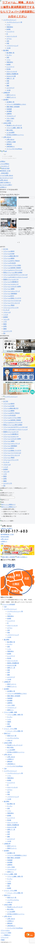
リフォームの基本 (8, 251)
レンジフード (10, 31)
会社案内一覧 (10, 102)
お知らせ (9, 740)
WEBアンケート (11, 97)
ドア (5, 321)
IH (7, 34)
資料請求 (9, 144)
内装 (8, 43)
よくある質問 (10, 132)
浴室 (8, 57)
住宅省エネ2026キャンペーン (15, 134)
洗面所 (9, 721)
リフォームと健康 (8, 289)
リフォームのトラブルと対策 (12, 265)
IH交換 (8, 69)
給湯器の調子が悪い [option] (9, 509)
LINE (2, 543)
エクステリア (10, 88)
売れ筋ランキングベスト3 (14, 125)
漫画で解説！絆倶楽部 (13, 106)
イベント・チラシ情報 (10, 728)
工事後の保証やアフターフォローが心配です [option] (16, 514)
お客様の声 (6, 92)
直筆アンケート (11, 95)
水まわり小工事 (11, 76)
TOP (5, 606)
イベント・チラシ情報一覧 (15, 731)
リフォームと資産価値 (10, 293)
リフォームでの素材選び (10, 282)
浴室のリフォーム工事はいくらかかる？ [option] (15, 511)
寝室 (5, 324)
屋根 (8, 85)
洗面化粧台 (10, 27)
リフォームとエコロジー (10, 284)
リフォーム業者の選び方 (10, 256)
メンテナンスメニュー (9, 20)
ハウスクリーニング (12, 45)
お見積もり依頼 (11, 142)
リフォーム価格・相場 (10, 712)
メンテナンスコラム (13, 738)
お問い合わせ (7, 137)
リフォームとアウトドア (10, 307)
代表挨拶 (9, 109)
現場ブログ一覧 (11, 735)
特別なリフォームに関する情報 (12, 272)
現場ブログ (7, 733)
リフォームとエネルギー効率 (12, 286)
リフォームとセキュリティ (11, 291)
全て (5, 249)
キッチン (9, 55)
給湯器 (8, 29)
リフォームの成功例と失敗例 (12, 267)
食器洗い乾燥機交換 (12, 74)
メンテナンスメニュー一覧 (14, 22)
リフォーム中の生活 (9, 263)
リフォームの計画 (8, 253)
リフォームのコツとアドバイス (12, 270)
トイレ (8, 24)
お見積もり (4, 541)
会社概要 (9, 111)
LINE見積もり (11, 146)
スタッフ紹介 (10, 118)
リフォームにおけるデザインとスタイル (15, 274)
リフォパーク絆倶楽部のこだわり (16, 104)
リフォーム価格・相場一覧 (14, 127)
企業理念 (9, 113)
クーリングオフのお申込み (14, 149)
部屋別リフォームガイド (10, 279)
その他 (8, 48)
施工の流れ (10, 130)
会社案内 (5, 99)
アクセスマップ (11, 116)
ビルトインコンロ (12, 36)
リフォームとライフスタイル (12, 300)
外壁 (8, 83)
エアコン (9, 38)
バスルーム (6, 312)
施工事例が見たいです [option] (9, 516)
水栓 (8, 41)
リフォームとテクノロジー (11, 303)
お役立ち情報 (7, 123)
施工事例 (5, 50)
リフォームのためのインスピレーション (15, 277)
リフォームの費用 (8, 258)
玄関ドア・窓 (10, 78)
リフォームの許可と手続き (11, 260)
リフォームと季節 (8, 305)
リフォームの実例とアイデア (12, 298)
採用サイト (10, 120)
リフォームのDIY (8, 296)
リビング (6, 319)
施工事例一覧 (10, 52)
